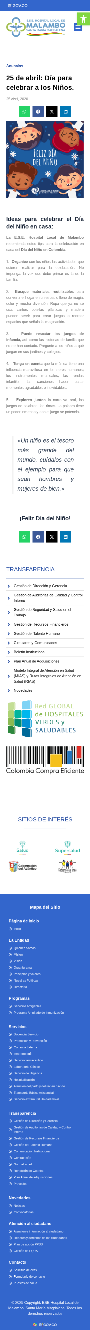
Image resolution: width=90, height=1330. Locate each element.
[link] (83, 18)
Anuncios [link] (14, 66)
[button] (78, 27)
